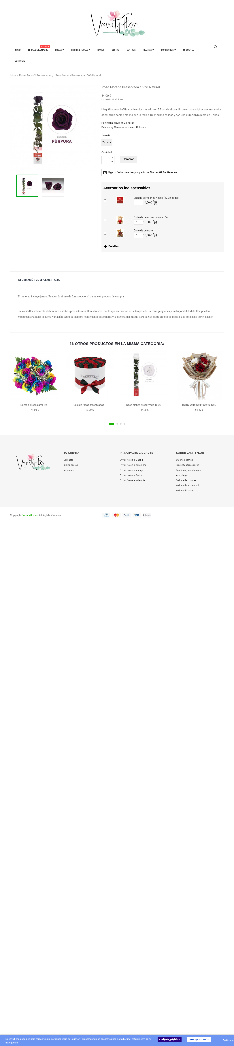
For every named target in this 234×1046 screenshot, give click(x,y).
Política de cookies (186, 480)
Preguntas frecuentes (187, 465)
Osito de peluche (143, 230)
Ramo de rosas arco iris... (34, 404)
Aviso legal (182, 475)
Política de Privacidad (187, 485)
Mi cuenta (69, 470)
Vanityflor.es (30, 515)
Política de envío (185, 490)
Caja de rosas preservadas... (89, 404)
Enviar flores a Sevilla (131, 475)
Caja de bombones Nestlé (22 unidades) (157, 197)
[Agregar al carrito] (155, 202)
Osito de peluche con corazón (151, 217)
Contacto (68, 460)
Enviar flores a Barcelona (133, 465)
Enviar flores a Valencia (132, 480)
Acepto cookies (199, 1039)
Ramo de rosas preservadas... (199, 404)
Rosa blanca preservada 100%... (144, 404)
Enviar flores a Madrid (131, 460)
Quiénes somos (184, 460)
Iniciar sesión (71, 465)
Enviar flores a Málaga (132, 470)
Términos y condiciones (189, 470)
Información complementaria (39, 280)
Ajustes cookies (169, 1039)
